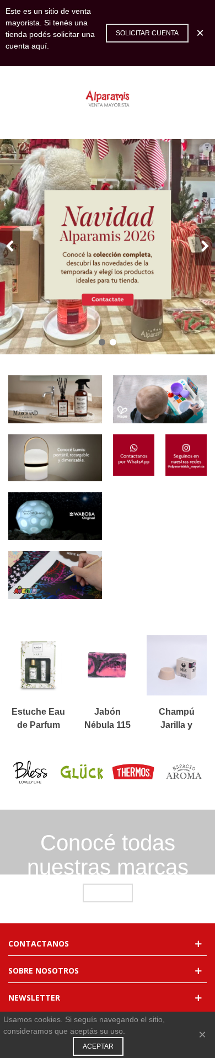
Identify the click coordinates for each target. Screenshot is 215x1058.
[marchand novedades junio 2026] (55, 399)
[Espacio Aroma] (185, 772)
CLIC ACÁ (108, 893)
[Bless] (30, 772)
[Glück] (82, 772)
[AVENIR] (55, 575)
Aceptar (98, 1046)
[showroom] (55, 457)
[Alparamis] (107, 99)
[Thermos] (133, 772)
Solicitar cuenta (147, 33)
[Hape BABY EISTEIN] (160, 399)
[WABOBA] (55, 516)
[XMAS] (107, 246)
